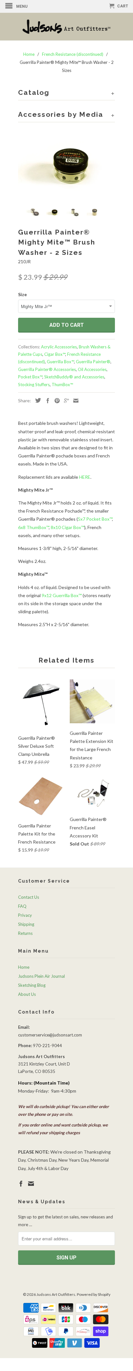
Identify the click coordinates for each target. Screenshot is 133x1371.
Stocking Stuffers (34, 384)
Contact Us (28, 897)
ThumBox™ (62, 384)
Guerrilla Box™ (60, 361)
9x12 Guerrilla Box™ (62, 595)
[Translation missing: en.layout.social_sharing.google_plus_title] (65, 400)
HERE (84, 477)
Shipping (26, 924)
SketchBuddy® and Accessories (74, 376)
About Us (27, 994)
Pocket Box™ (30, 376)
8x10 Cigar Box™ (67, 527)
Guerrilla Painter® (93, 361)
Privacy (25, 915)
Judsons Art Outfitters (55, 1294)
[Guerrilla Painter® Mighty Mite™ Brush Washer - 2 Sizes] (66, 165)
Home (23, 967)
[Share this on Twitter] (36, 400)
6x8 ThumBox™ (33, 527)
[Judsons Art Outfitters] (66, 26)
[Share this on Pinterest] (55, 400)
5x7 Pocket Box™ (95, 519)
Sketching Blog (32, 985)
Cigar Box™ (54, 354)
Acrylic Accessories (59, 346)
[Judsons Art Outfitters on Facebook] (21, 1183)
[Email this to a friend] (74, 400)
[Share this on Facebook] (46, 400)
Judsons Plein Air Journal (41, 976)
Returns (25, 933)
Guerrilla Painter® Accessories (47, 369)
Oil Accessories (92, 369)
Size (22, 294)
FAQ (22, 906)
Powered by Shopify (93, 1294)
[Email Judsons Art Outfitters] (31, 1183)
